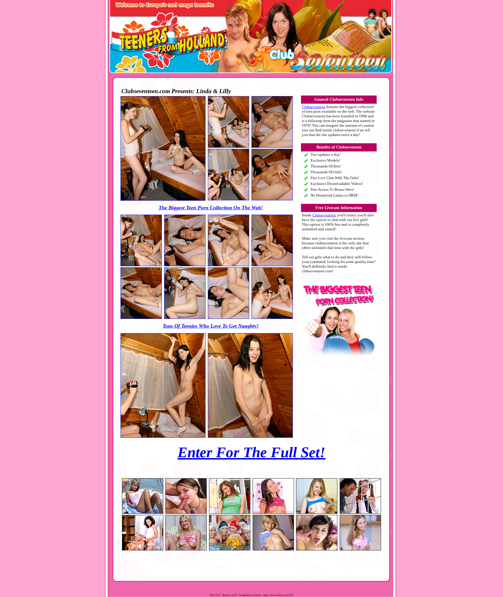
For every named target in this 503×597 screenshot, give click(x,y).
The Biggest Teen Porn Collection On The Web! (211, 208)
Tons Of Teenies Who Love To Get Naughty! (211, 326)
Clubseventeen (313, 107)
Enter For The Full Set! (251, 452)
